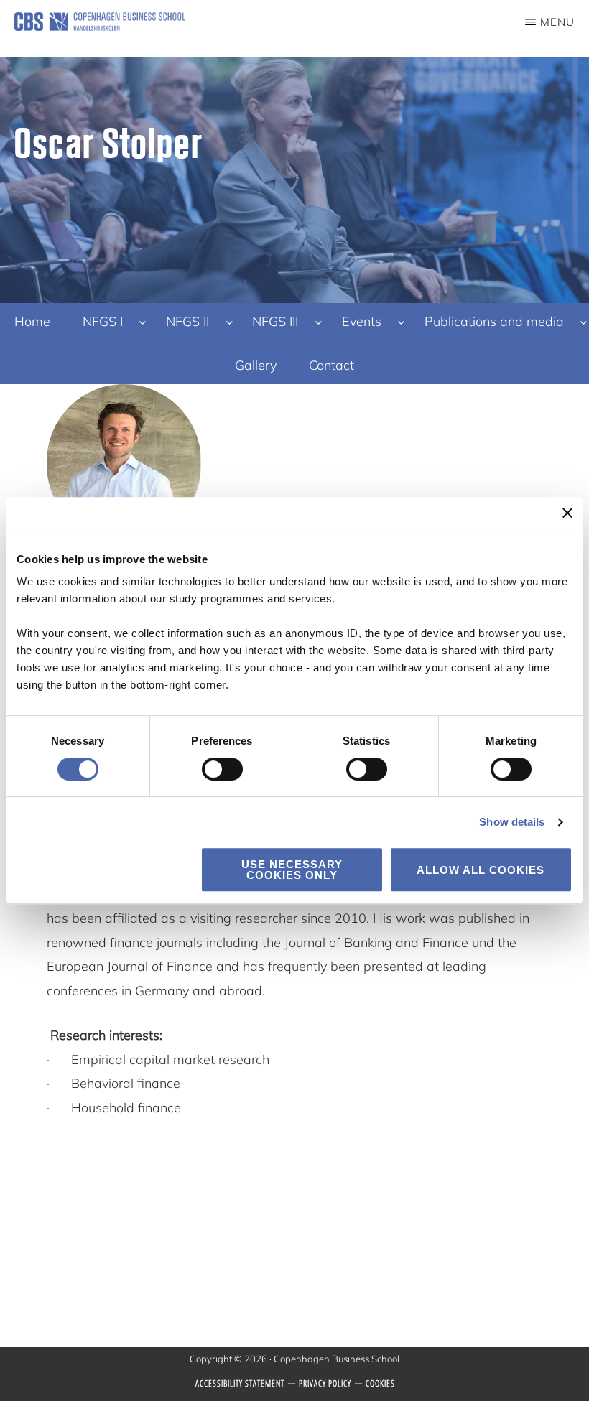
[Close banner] (567, 513)
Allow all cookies (480, 870)
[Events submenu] (401, 321)
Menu (557, 22)
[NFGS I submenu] (143, 321)
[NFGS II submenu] (229, 321)
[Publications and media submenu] (584, 321)
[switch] (222, 769)
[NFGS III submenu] (319, 321)
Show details (511, 822)
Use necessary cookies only (292, 869)
